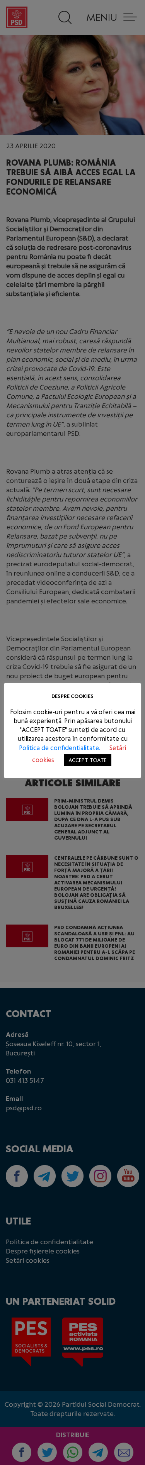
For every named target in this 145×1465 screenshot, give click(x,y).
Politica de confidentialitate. (60, 748)
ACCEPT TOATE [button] (87, 760)
